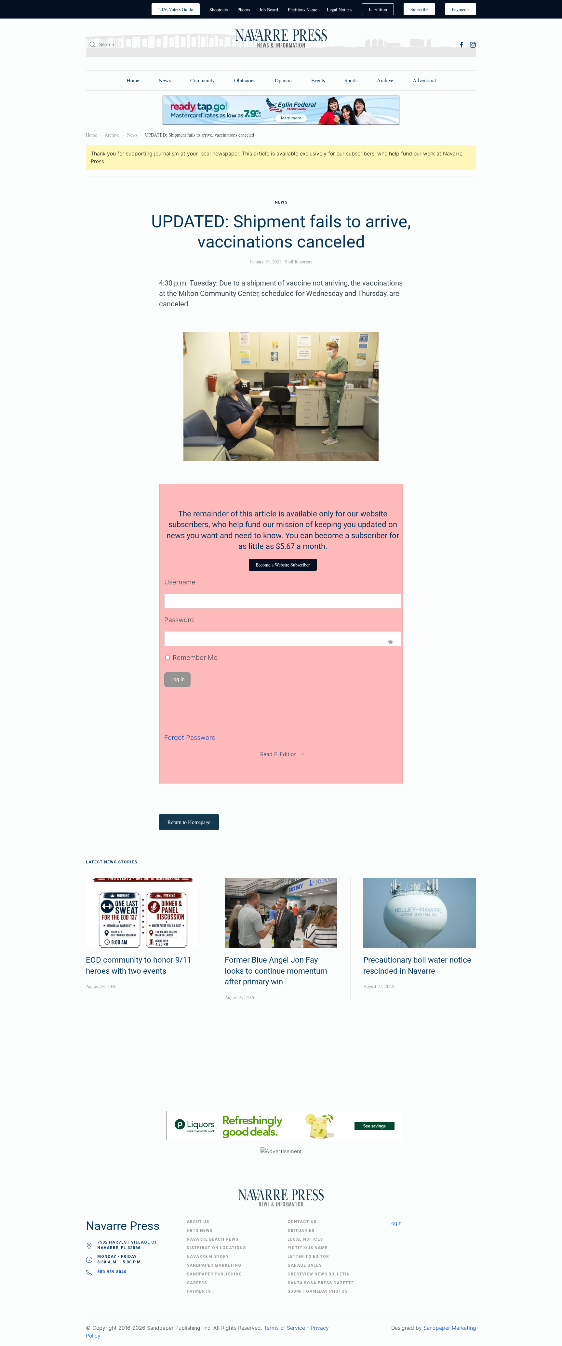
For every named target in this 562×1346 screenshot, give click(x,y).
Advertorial (424, 80)
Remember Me (194, 657)
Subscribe (419, 9)
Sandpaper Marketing (449, 1328)
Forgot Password (190, 737)
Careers (197, 1283)
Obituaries (244, 80)
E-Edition (378, 9)
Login (395, 1223)
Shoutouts (218, 10)
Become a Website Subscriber (283, 565)
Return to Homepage (188, 822)
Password (179, 620)
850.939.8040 (112, 1272)
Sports (350, 80)
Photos (243, 10)
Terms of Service (284, 1328)
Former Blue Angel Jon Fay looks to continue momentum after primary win (276, 970)
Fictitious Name (302, 10)
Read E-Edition (278, 754)
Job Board (269, 10)
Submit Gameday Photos (318, 1291)
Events (318, 80)
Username (179, 582)
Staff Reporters (298, 262)
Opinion (283, 80)
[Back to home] (281, 39)
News (165, 80)
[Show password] (390, 641)
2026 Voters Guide (175, 9)
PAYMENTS (199, 1291)
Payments (460, 9)
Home (133, 80)
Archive (385, 80)
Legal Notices (339, 10)
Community (202, 80)
